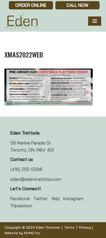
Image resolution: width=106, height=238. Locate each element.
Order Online (31, 5)
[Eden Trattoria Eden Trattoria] (22, 21)
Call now (77, 5)
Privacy (85, 227)
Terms (69, 227)
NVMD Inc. (32, 233)
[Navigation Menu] (95, 21)
